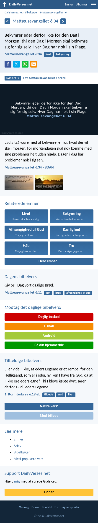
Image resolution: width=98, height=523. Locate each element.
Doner (49, 492)
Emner (69, 4)
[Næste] (63, 21)
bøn (48, 293)
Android (49, 336)
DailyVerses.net (14, 12)
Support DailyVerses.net (27, 473)
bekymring (62, 54)
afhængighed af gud (78, 293)
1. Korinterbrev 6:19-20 (22, 394)
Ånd (60, 394)
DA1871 (11, 78)
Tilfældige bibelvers (23, 361)
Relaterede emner (22, 203)
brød (58, 293)
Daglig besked (49, 317)
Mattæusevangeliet (51, 12)
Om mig (24, 507)
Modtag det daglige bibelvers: (33, 307)
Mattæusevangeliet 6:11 (23, 292)
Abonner (81, 4)
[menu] (93, 6)
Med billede (49, 416)
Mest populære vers (28, 459)
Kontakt (47, 507)
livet (48, 54)
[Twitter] (17, 65)
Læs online (44, 78)
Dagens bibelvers (21, 277)
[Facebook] (9, 65)
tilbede (48, 394)
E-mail (49, 326)
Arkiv (17, 446)
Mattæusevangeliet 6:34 (23, 54)
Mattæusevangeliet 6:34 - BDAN (29, 167)
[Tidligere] (7, 21)
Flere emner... (49, 261)
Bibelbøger (31, 12)
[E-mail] (34, 65)
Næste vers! (49, 406)
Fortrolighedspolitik (66, 507)
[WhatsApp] (26, 64)
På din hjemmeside (49, 345)
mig (17, 481)
